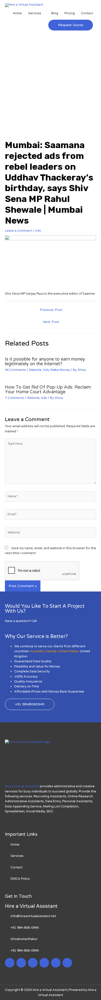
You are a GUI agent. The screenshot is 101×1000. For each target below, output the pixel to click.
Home (17, 13)
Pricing (69, 13)
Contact (87, 13)
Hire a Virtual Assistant (22, 786)
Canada (50, 651)
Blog (54, 13)
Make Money (60, 370)
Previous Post (51, 310)
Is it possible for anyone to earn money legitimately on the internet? (45, 361)
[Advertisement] (50, 86)
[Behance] (67, 963)
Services (34, 13)
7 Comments (14, 398)
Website (35, 370)
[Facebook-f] (9, 963)
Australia (37, 651)
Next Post (51, 322)
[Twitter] (21, 963)
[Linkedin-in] (33, 963)
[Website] (50, 534)
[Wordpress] (44, 963)
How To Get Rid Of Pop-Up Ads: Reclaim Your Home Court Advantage (48, 389)
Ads (38, 231)
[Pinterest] (56, 963)
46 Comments (15, 370)
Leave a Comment (18, 231)
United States (68, 651)
